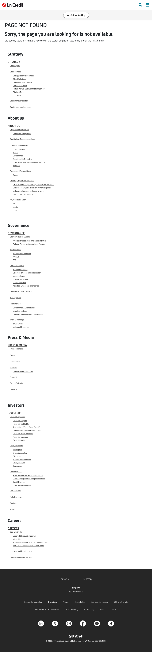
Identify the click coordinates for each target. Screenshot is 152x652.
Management (15, 298)
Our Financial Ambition (19, 101)
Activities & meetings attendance (26, 286)
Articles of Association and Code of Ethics (29, 241)
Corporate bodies (17, 266)
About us (14, 125)
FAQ (14, 260)
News (12, 355)
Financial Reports (20, 421)
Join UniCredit (16, 532)
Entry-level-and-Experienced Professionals (30, 542)
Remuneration (16, 304)
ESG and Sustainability (19, 145)
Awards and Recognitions (20, 171)
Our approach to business (23, 76)
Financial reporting (17, 417)
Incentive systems (20, 311)
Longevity (17, 95)
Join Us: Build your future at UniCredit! (28, 546)
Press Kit (13, 377)
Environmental (19, 149)
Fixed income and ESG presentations (28, 476)
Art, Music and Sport (18, 200)
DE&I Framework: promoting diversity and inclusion (33, 185)
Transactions (18, 324)
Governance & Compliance (24, 308)
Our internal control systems (21, 291)
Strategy (14, 61)
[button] (147, 5)
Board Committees (20, 279)
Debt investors (16, 472)
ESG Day (16, 166)
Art (14, 204)
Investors (14, 413)
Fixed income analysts (22, 485)
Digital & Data (18, 92)
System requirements (76, 589)
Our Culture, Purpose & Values (22, 139)
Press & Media (17, 345)
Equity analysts (19, 463)
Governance (18, 156)
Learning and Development (21, 551)
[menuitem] (140, 5)
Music (15, 207)
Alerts (12, 509)
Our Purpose (15, 66)
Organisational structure (19, 130)
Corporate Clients (20, 86)
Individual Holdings (20, 327)
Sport (15, 210)
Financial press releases (23, 434)
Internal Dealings (17, 320)
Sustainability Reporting (22, 159)
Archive (16, 257)
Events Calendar (16, 383)
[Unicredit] (12, 5)
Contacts (13, 389)
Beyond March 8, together (23, 194)
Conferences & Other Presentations (27, 430)
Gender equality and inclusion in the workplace (32, 188)
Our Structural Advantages (20, 107)
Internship (17, 539)
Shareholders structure (22, 254)
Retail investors (16, 497)
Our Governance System (20, 237)
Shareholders (15, 250)
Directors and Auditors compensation (28, 314)
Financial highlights (21, 424)
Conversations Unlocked (23, 372)
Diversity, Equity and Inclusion (22, 181)
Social (15, 153)
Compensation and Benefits (21, 557)
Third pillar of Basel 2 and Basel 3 (26, 427)
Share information (20, 453)
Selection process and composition (27, 273)
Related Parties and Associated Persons (29, 244)
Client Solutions (19, 79)
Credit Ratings (18, 482)
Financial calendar (20, 437)
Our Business (15, 72)
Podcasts (13, 368)
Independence (19, 276)
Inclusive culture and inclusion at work (28, 191)
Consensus (17, 466)
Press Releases (16, 349)
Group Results (18, 440)
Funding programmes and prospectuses (29, 479)
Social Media (15, 361)
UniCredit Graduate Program (24, 536)
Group (15, 175)
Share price (17, 450)
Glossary (87, 578)
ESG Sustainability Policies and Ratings (29, 162)
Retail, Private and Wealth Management (29, 89)
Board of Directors (20, 270)
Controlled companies (22, 134)
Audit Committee (19, 283)
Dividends (17, 456)
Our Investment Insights (22, 82)
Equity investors (16, 446)
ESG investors (15, 491)
